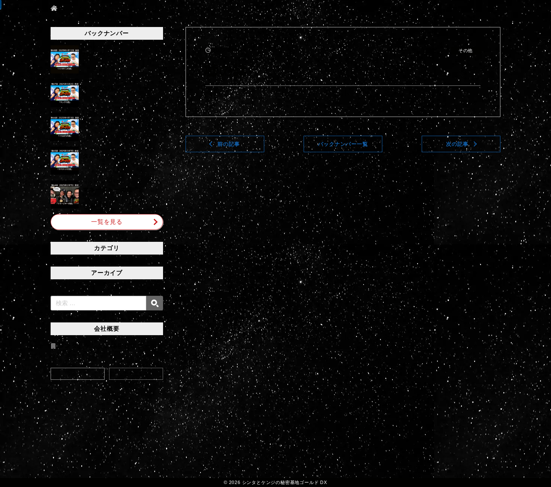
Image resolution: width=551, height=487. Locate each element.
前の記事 (228, 144)
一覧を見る (107, 222)
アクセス (77, 373)
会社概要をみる (136, 373)
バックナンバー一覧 (343, 144)
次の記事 (457, 144)
